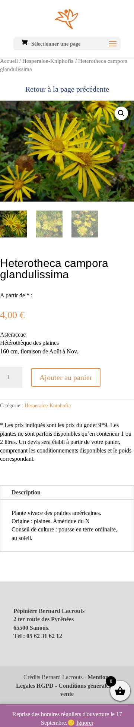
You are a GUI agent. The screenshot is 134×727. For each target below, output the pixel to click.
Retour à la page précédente (67, 89)
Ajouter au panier (65, 377)
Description (26, 492)
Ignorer (84, 723)
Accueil (9, 61)
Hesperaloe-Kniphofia (48, 61)
